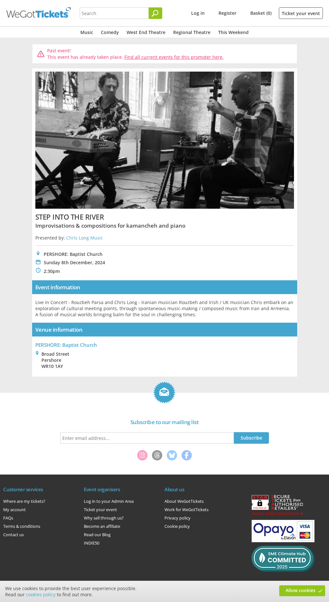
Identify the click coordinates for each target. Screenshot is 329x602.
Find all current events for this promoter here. (174, 57)
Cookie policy (177, 526)
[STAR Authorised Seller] (277, 515)
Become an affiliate (102, 526)
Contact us (13, 534)
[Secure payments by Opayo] (283, 541)
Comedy (110, 32)
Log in (198, 13)
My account (14, 509)
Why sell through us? (104, 518)
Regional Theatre (191, 32)
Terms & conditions (21, 526)
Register (227, 13)
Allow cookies (301, 590)
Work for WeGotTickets (186, 509)
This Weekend (233, 32)
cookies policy (41, 594)
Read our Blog (97, 534)
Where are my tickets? (24, 501)
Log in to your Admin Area (109, 501)
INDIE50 (91, 543)
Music (86, 32)
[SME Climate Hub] (283, 570)
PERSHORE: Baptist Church (66, 345)
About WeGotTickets (184, 501)
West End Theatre (146, 32)
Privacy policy (177, 518)
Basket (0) (260, 13)
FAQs (8, 518)
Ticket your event (301, 13)
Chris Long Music (84, 238)
